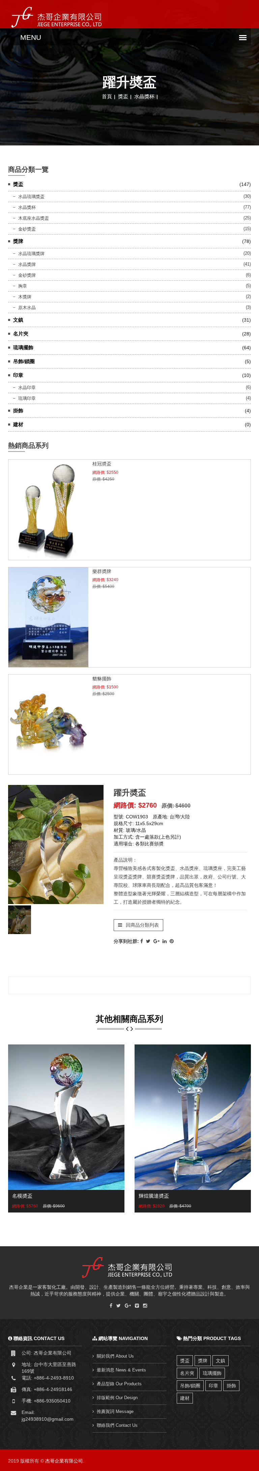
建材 (185, 1398)
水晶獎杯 (144, 96)
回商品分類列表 (141, 925)
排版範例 (117, 1397)
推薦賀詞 (115, 1411)
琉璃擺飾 (212, 1373)
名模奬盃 (22, 1196)
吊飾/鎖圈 (190, 1385)
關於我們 (115, 1356)
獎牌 (202, 1360)
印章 (213, 1385)
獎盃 (123, 96)
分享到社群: (126, 941)
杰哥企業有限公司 (64, 1461)
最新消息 (121, 1369)
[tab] (19, 919)
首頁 (107, 96)
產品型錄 (119, 1383)
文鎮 (220, 1360)
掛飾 (231, 1385)
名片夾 (187, 1373)
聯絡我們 (117, 1425)
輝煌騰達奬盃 (154, 1196)
